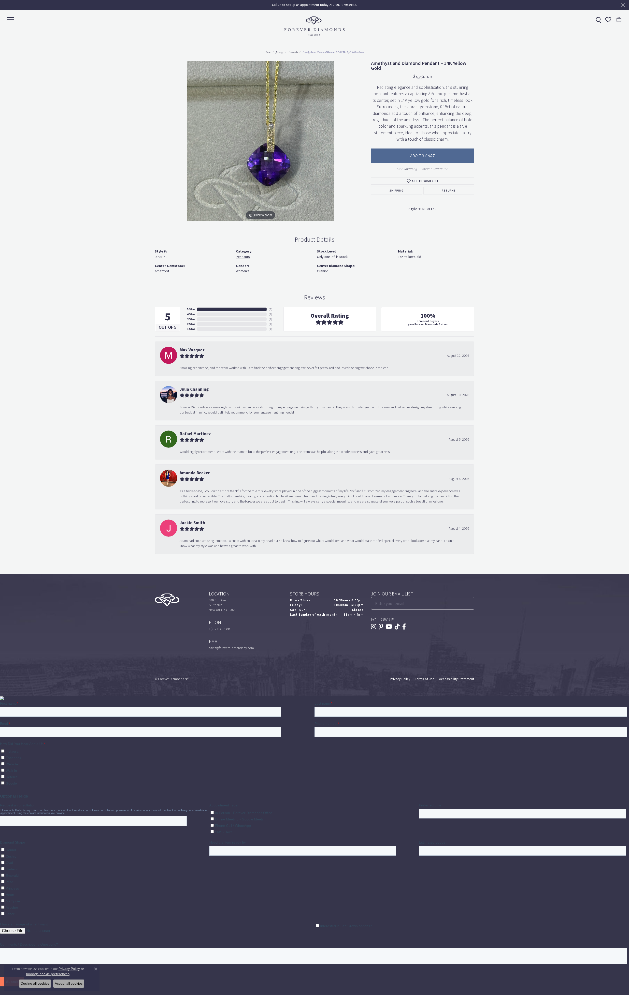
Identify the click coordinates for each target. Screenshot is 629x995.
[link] (597, 20)
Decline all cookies (35, 983)
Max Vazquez (192, 350)
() (270, 309)
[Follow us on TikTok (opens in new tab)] (397, 627)
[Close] (623, 5)
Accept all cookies (69, 983)
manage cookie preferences (48, 974)
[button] (607, 20)
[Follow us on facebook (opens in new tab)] (404, 627)
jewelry (279, 52)
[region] (260, 141)
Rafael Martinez (195, 434)
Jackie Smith (192, 523)
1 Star (191, 329)
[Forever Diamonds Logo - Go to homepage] (314, 26)
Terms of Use (424, 679)
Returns (449, 191)
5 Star (191, 309)
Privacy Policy (400, 679)
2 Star (191, 324)
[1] (470, 603)
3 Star (191, 319)
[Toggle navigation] (10, 19)
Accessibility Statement (456, 679)
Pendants (293, 52)
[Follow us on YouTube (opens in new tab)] (389, 627)
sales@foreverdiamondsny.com (231, 648)
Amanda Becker (195, 473)
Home (268, 52)
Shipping (396, 191)
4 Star (191, 314)
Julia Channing (194, 389)
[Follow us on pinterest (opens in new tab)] (381, 627)
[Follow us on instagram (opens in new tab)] (373, 627)
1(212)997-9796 (220, 629)
